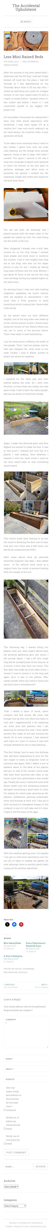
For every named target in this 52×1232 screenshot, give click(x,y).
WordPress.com (38, 1226)
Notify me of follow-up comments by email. (13, 1123)
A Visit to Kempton (13, 956)
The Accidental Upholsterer (26, 7)
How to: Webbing (41, 985)
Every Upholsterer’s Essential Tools (35, 944)
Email (10, 1069)
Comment (11, 1021)
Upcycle (22, 972)
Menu (27, 21)
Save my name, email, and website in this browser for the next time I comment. (13, 1098)
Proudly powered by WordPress (26, 1223)
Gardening (28, 969)
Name (9, 1059)
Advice (18, 969)
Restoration (10, 972)
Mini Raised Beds (12, 943)
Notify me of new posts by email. (13, 1140)
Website (10, 1079)
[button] (8, 368)
